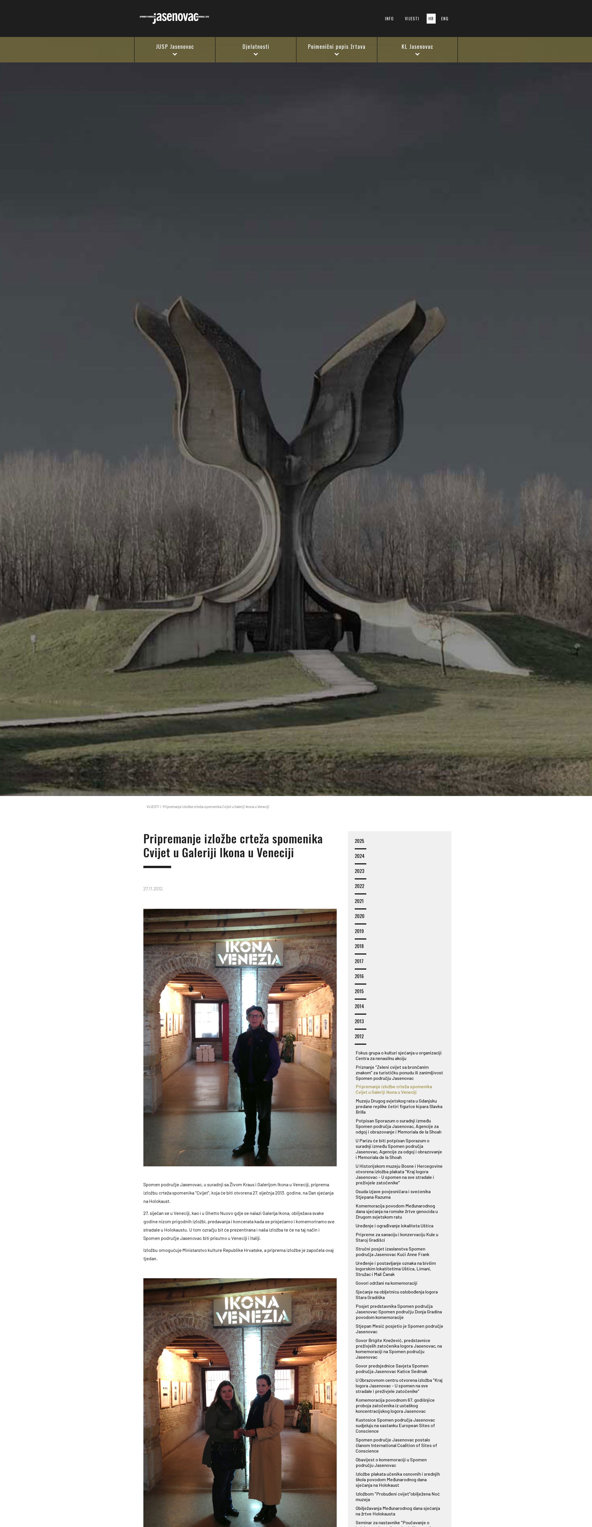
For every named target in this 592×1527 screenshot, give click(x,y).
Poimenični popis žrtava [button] (337, 46)
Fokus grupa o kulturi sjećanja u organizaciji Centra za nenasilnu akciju (399, 1055)
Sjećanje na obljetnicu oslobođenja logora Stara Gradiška (397, 1294)
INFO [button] (389, 18)
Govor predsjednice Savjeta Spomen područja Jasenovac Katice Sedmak (392, 1368)
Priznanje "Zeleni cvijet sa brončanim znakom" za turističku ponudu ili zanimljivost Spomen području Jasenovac (399, 1072)
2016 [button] (359, 976)
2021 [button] (359, 901)
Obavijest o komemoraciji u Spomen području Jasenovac (391, 1462)
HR (431, 18)
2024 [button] (359, 856)
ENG (445, 18)
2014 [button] (359, 1006)
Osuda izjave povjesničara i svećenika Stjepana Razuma (393, 1194)
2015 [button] (359, 991)
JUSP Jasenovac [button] (175, 46)
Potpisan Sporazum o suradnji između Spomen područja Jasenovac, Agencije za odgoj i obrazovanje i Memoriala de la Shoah (398, 1126)
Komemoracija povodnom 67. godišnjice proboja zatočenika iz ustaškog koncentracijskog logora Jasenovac (395, 1405)
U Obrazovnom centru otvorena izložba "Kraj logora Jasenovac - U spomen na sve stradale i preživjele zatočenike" (399, 1385)
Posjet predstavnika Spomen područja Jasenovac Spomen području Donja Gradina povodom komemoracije (399, 1311)
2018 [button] (359, 946)
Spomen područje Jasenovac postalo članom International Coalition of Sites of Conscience (396, 1445)
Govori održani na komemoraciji (386, 1283)
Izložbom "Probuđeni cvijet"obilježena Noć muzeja (398, 1496)
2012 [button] (359, 1036)
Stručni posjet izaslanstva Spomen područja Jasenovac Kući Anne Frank (392, 1251)
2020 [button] (359, 916)
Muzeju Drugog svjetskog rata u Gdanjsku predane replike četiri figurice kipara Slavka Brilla (399, 1106)
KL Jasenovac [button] (417, 46)
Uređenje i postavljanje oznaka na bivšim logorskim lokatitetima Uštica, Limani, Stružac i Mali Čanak (396, 1268)
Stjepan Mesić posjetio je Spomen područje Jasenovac (399, 1328)
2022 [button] (359, 886)
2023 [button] (359, 871)
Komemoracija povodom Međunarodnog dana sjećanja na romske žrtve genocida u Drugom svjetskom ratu (397, 1211)
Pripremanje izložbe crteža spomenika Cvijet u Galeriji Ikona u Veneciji (394, 1089)
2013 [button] (359, 1021)
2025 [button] (359, 841)
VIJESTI (412, 18)
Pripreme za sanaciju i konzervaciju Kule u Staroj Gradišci (397, 1237)
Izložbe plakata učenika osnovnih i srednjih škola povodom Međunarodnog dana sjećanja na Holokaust (398, 1479)
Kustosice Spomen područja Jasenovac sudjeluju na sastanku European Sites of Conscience (395, 1425)
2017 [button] (359, 961)
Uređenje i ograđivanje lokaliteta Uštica (394, 1225)
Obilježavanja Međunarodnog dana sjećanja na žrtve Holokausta (398, 1510)
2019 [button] (359, 931)
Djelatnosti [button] (255, 46)
